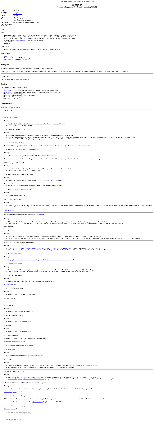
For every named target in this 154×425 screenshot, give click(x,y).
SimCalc (10, 185)
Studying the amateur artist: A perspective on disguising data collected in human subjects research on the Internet (39, 260)
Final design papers (10, 409)
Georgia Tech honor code (21, 79)
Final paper (7, 95)
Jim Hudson (40, 214)
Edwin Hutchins (38, 402)
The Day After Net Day (14, 125)
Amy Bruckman (17, 14)
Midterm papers (8, 284)
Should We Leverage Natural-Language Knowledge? (23, 377)
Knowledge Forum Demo (62, 137)
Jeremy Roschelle (50, 180)
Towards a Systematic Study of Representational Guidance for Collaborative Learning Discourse (35, 248)
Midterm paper (8, 92)
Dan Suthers (67, 248)
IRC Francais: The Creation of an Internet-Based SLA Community (27, 222)
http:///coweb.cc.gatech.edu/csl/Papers (87, 365)
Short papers (7, 210)
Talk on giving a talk (10, 392)
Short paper (7, 90)
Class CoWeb (8, 56)
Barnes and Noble (20, 40)
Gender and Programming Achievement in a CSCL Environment (26, 379)
